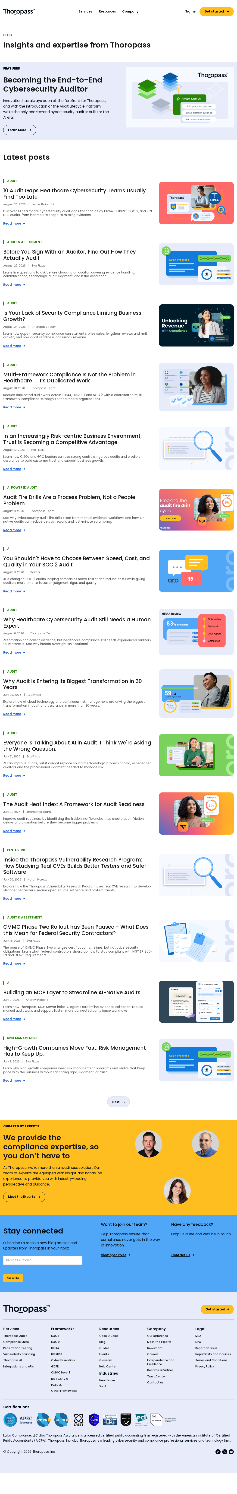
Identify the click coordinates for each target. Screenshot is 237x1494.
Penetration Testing (17, 1348)
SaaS (102, 1386)
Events (104, 1354)
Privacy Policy (204, 1366)
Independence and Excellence (160, 1362)
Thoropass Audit (15, 1336)
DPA (198, 1342)
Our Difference (157, 1336)
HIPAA (55, 1348)
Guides (104, 1348)
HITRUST (56, 1354)
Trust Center (156, 1376)
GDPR (55, 1366)
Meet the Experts (159, 1342)
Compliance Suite (16, 1342)
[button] (85, 11)
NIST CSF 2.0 (59, 1379)
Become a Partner (160, 1370)
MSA (198, 1336)
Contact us (155, 1382)
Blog (102, 1342)
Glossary (105, 1360)
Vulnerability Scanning (19, 1354)
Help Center (107, 1366)
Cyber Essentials (63, 1360)
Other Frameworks (64, 1391)
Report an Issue (206, 1348)
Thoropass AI (12, 1360)
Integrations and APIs (18, 1366)
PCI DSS (56, 1385)
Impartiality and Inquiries (213, 1354)
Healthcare (107, 1380)
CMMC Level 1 (60, 1372)
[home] (19, 12)
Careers (153, 1354)
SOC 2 (55, 1342)
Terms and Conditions (211, 1360)
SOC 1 (55, 1336)
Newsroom (154, 1348)
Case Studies (108, 1336)
